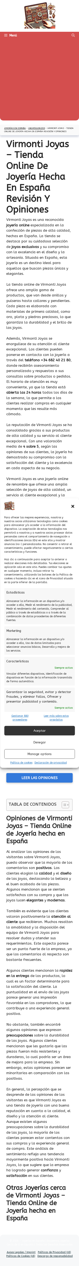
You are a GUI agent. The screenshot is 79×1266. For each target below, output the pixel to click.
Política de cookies (21, 762)
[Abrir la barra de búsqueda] (73, 35)
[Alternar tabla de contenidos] (63, 804)
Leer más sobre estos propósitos (56, 717)
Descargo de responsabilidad (55, 1256)
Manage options (39, 754)
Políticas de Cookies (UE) (20, 1256)
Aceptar (39, 731)
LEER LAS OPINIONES (39, 778)
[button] (73, 506)
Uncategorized (36, 128)
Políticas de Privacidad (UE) (54, 1252)
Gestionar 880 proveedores (19, 717)
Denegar (39, 742)
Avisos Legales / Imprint (21, 1252)
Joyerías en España (15, 128)
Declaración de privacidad (51, 762)
